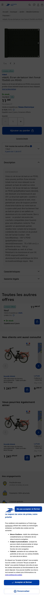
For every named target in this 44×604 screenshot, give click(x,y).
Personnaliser (23, 591)
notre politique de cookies (13, 575)
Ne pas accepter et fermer (28, 509)
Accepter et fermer (23, 582)
